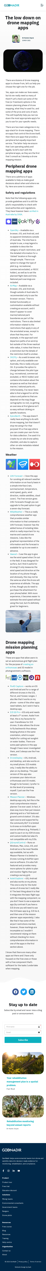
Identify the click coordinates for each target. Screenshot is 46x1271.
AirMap (13, 285)
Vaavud (13, 554)
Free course (7, 1227)
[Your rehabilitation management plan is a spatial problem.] (23, 1073)
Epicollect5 (15, 416)
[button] (15, 991)
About (4, 1255)
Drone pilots (7, 1215)
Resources (6, 1234)
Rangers (5, 1211)
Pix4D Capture (16, 686)
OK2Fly (13, 357)
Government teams (9, 1207)
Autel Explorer (16, 878)
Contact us (6, 1251)
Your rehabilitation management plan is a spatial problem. (22, 1081)
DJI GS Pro (15, 712)
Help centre (7, 1242)
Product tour (7, 1182)
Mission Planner (17, 797)
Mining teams (7, 1199)
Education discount (9, 1190)
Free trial (5, 1186)
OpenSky (14, 230)
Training (5, 1238)
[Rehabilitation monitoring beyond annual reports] (23, 1116)
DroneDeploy (16, 758)
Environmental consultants (12, 1203)
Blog (4, 1231)
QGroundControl (17, 842)
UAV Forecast (16, 476)
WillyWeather (16, 512)
